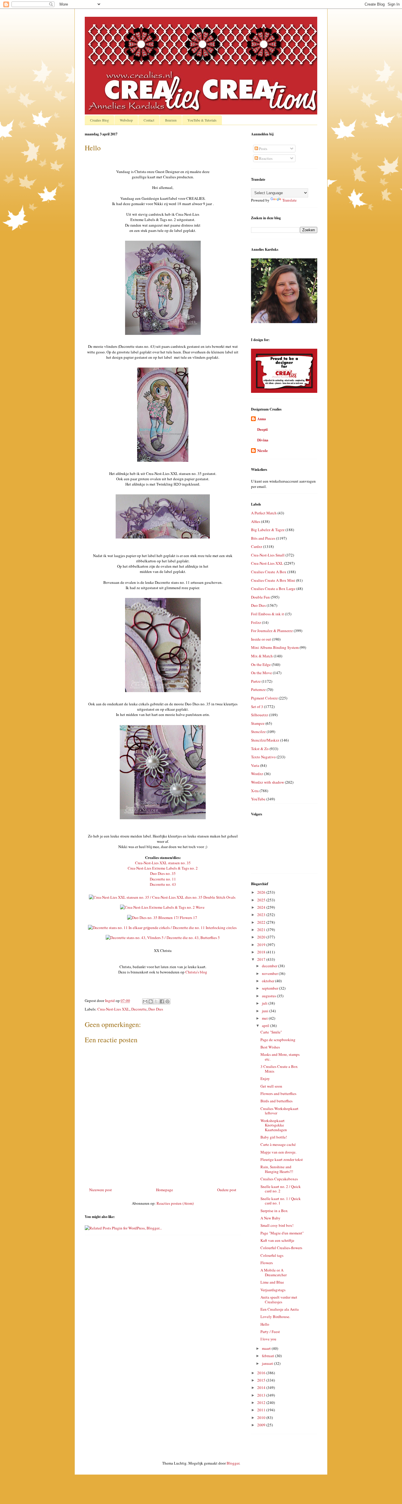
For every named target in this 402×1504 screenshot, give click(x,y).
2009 (261, 1424)
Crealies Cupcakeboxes (279, 1178)
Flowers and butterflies (278, 1093)
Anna (261, 418)
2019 (261, 944)
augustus (269, 995)
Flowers (266, 1262)
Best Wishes (270, 1047)
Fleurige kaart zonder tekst (281, 1159)
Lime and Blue (272, 1282)
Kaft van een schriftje (277, 1240)
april (266, 1025)
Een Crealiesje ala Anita (279, 1309)
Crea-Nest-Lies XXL (113, 1009)
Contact (149, 120)
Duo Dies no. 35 (163, 873)
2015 (261, 1380)
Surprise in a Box (274, 1210)
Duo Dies (155, 1009)
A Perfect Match (264, 513)
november (270, 973)
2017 (261, 959)
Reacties (265, 158)
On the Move (261, 672)
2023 (261, 914)
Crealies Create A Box (268, 571)
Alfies (255, 521)
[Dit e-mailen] (145, 1001)
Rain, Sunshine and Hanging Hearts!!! (276, 1169)
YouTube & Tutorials (202, 120)
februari (268, 1355)
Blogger (233, 1463)
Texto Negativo (263, 757)
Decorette (139, 1009)
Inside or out (261, 639)
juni (265, 1010)
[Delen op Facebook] (162, 1001)
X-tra (255, 790)
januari (268, 1363)
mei (265, 1018)
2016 (261, 1372)
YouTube (258, 799)
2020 (261, 937)
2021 (261, 929)
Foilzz (256, 622)
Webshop (126, 120)
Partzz (256, 681)
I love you (268, 1339)
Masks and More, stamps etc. (280, 1057)
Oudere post (226, 1189)
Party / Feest (270, 1331)
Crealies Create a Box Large (273, 588)
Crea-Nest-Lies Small (268, 555)
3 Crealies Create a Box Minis (279, 1069)
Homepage (164, 1189)
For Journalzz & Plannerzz (272, 630)
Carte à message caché (278, 1144)
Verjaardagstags (272, 1289)
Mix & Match (262, 656)
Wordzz (257, 773)
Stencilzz (258, 731)
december (270, 965)
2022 (261, 922)
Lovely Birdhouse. (275, 1316)
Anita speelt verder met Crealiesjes (278, 1299)
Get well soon (271, 1086)
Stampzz (258, 723)
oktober (268, 980)
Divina (262, 440)
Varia (255, 765)
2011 (261, 1409)
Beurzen (171, 120)
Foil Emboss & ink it (267, 613)
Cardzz (256, 546)
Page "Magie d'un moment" (282, 1233)
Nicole (262, 450)
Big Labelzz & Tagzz (268, 529)
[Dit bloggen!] (151, 1001)
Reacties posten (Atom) (175, 1203)
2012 (261, 1402)
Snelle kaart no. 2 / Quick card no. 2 (280, 1189)
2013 (261, 1395)
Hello (264, 1324)
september (270, 988)
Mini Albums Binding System (275, 647)
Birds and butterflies (276, 1101)
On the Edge (261, 664)
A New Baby (270, 1218)
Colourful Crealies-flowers (281, 1247)
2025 (261, 900)
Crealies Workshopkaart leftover (279, 1111)
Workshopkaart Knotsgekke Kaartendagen (273, 1125)
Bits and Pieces (263, 538)
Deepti (262, 429)
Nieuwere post (100, 1189)
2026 (261, 892)
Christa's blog (196, 972)
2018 (261, 952)
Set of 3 (257, 706)
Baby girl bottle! (273, 1137)
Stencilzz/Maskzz (265, 740)
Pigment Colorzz (264, 698)
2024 (261, 907)
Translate (289, 200)
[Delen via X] (156, 1001)
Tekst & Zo (260, 748)
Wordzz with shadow (267, 782)
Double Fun (260, 597)
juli (265, 1003)
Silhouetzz (259, 714)
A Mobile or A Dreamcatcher (273, 1272)
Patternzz (258, 689)
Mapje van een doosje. (278, 1152)
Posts (262, 148)
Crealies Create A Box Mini (273, 580)
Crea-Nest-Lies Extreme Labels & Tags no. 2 (163, 868)
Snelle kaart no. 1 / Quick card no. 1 (280, 1201)
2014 (261, 1387)
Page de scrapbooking (277, 1039)
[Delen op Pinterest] (167, 1001)
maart (267, 1348)
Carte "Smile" (271, 1032)
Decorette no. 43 (163, 884)
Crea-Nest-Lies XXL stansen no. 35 (163, 862)
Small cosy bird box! (276, 1225)
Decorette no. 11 (163, 879)
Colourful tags (271, 1255)
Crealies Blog (99, 120)
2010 (261, 1417)
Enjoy (265, 1078)
